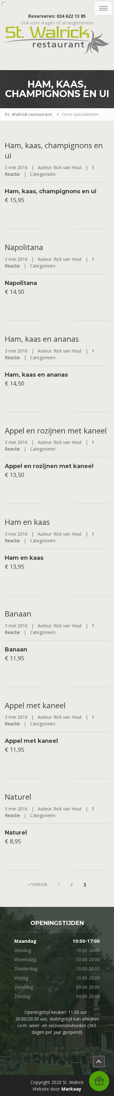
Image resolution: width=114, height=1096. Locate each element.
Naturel (18, 796)
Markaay (71, 1089)
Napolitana (24, 247)
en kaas (27, 522)
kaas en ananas (42, 338)
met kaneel (35, 705)
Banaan (18, 613)
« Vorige (37, 884)
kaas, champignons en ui (54, 150)
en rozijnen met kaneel (56, 430)
